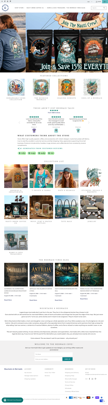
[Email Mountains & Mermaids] (2, 1)
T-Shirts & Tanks (41, 177)
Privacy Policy (69, 385)
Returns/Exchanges (71, 379)
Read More (8, 300)
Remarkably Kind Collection (16, 89)
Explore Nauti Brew (66, 47)
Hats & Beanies (66, 177)
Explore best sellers (44, 47)
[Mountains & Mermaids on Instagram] (7, 1)
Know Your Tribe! (50, 372)
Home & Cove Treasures (16, 240)
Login (99, 1)
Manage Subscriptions (31, 375)
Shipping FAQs (69, 375)
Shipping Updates (30, 379)
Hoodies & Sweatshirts (16, 178)
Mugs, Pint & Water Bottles (41, 209)
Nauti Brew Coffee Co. (16, 209)
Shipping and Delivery (72, 372)
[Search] (104, 8)
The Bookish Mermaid (41, 89)
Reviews (47, 375)
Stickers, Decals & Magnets (92, 178)
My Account (28, 372)
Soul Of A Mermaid (92, 89)
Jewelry (92, 208)
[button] (20, 8)
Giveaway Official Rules (72, 391)
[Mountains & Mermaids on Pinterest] (10, 1)
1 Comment (58, 295)
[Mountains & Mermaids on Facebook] (4, 1)
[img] (54, 110)
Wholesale (68, 388)
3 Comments (33, 295)
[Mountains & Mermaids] (5, 8)
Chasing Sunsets (66, 89)
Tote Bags (66, 208)
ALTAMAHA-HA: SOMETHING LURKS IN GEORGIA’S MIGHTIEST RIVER (15, 291)
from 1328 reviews (54, 112)
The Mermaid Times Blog (54, 260)
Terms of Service (70, 382)
